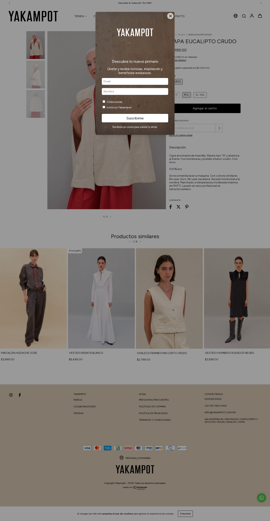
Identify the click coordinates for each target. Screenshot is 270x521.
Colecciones (114, 102)
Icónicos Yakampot (119, 107)
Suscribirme (135, 118)
